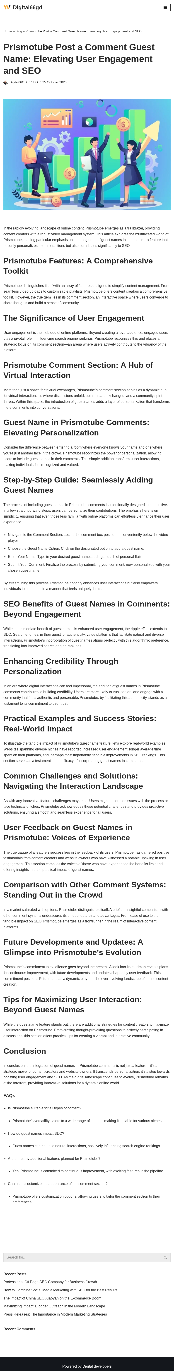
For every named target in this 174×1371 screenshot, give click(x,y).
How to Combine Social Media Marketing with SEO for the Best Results (60, 1290)
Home (7, 31)
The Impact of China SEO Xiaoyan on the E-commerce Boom (52, 1298)
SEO (34, 82)
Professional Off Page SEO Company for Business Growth (50, 1282)
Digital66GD (18, 82)
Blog (19, 31)
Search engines (25, 634)
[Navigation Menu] (165, 7)
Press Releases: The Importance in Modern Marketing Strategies (55, 1314)
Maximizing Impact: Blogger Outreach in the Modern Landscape (54, 1306)
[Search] (165, 1257)
